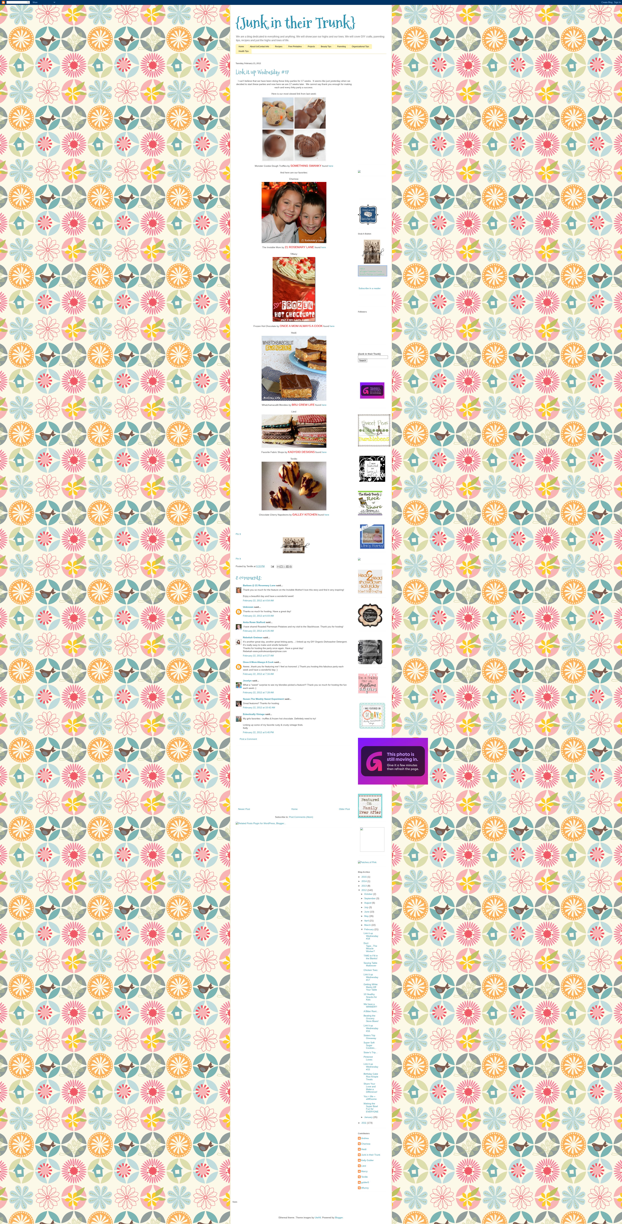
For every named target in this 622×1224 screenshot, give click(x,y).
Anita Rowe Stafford (254, 622)
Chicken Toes (370, 970)
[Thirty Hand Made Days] (372, 728)
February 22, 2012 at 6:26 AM (258, 631)
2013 (364, 885)
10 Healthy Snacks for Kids (370, 997)
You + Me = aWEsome (370, 1097)
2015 (364, 877)
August (368, 902)
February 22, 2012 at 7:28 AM (258, 692)
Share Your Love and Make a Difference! (370, 1087)
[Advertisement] (294, 775)
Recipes (278, 46)
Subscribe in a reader (370, 288)
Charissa (365, 1143)
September (370, 898)
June (367, 911)
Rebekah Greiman (253, 637)
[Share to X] (284, 566)
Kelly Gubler (367, 1160)
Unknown (248, 607)
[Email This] (278, 566)
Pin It (238, 534)
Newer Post (244, 809)
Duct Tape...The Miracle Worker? (370, 947)
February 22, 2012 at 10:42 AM (259, 707)
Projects (311, 46)
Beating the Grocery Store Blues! (371, 1018)
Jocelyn (247, 680)
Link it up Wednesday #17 (371, 977)
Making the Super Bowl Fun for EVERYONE (371, 1107)
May (366, 916)
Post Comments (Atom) (301, 817)
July (366, 907)
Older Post (344, 809)
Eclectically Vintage (254, 714)
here (330, 166)
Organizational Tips (360, 46)
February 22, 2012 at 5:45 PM (258, 732)
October (368, 894)
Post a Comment (248, 739)
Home (241, 46)
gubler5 (365, 1182)
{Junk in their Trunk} (295, 23)
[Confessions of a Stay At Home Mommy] (393, 783)
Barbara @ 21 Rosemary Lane (259, 585)
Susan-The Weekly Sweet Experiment (263, 699)
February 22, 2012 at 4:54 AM (258, 600)
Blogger (339, 1217)
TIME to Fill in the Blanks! (371, 957)
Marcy (364, 1171)
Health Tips (244, 51)
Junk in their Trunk (370, 1154)
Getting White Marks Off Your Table (371, 987)
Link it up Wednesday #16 (371, 1028)
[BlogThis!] (281, 566)
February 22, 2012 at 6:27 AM (258, 655)
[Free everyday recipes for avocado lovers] (359, 172)
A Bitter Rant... (371, 1011)
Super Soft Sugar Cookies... (370, 1045)
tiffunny (365, 1188)
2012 (364, 890)
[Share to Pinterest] (290, 566)
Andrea (365, 1138)
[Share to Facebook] (287, 566)
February (369, 929)
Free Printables (295, 46)
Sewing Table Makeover (370, 964)
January (368, 1117)
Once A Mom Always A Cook (258, 662)
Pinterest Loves (368, 1058)
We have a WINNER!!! (370, 1005)
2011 (364, 1123)
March (367, 925)
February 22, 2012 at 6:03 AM (258, 615)
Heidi (363, 1149)
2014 (364, 881)
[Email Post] (272, 566)
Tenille (364, 1177)
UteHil (318, 1217)
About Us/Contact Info (259, 46)
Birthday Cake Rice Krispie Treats (371, 1077)
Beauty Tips (326, 46)
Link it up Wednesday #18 (371, 936)
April (366, 920)
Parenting (341, 46)
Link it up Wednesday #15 (371, 1067)
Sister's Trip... (371, 1052)
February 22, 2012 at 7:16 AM (258, 674)
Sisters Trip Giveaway (370, 1036)
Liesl (363, 1165)
